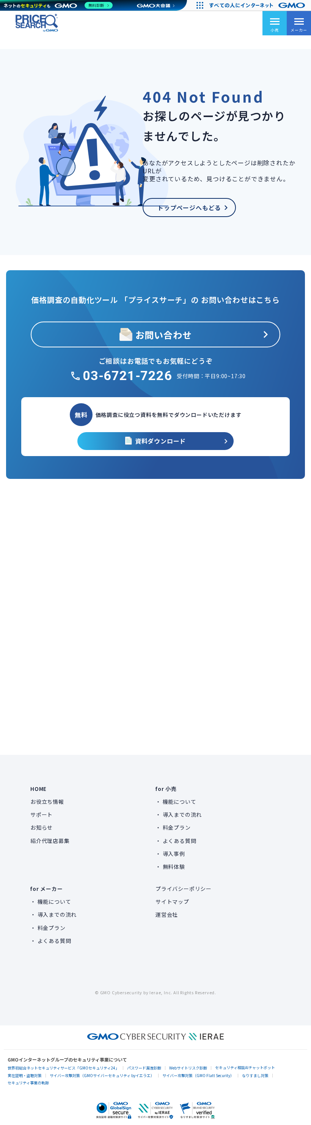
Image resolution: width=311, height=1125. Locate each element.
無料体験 (174, 866)
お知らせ (41, 827)
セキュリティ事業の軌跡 (28, 1082)
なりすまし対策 (255, 1075)
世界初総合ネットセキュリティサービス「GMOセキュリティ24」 (63, 1068)
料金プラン (177, 827)
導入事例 (174, 853)
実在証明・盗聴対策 (25, 1075)
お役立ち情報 (47, 801)
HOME (38, 788)
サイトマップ (172, 901)
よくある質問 (179, 841)
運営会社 (167, 914)
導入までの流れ (182, 814)
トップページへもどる (189, 207)
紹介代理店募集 (50, 841)
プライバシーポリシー (184, 888)
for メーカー (46, 888)
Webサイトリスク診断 (188, 1068)
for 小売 (166, 788)
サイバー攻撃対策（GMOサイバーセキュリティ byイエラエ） (102, 1075)
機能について (179, 801)
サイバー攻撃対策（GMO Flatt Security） (198, 1075)
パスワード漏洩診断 (144, 1068)
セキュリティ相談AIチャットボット (245, 1067)
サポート (41, 814)
